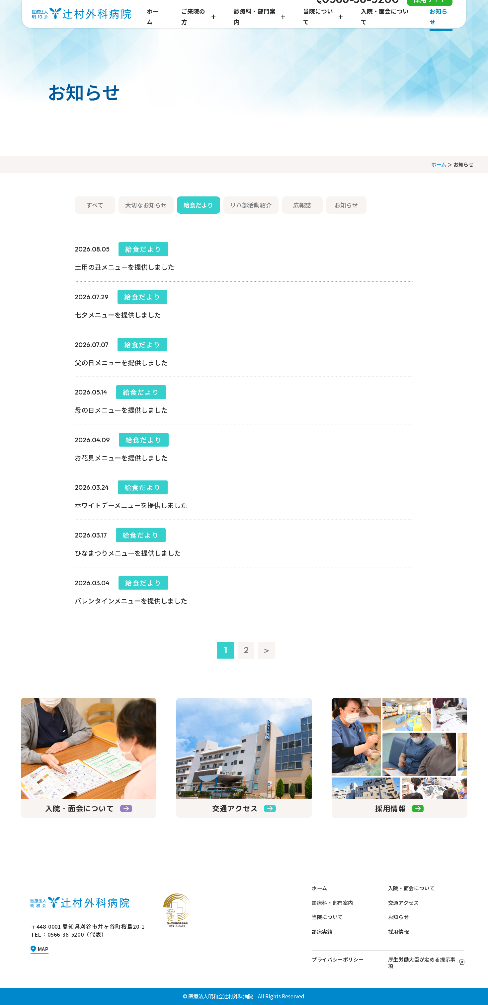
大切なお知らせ (146, 205)
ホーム (438, 164)
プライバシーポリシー (338, 959)
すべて (95, 205)
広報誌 (302, 205)
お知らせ (346, 205)
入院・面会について (411, 888)
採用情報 (398, 931)
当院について (327, 916)
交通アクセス (403, 902)
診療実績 (322, 931)
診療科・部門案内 (332, 902)
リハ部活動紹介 (251, 205)
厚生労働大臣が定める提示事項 (421, 962)
